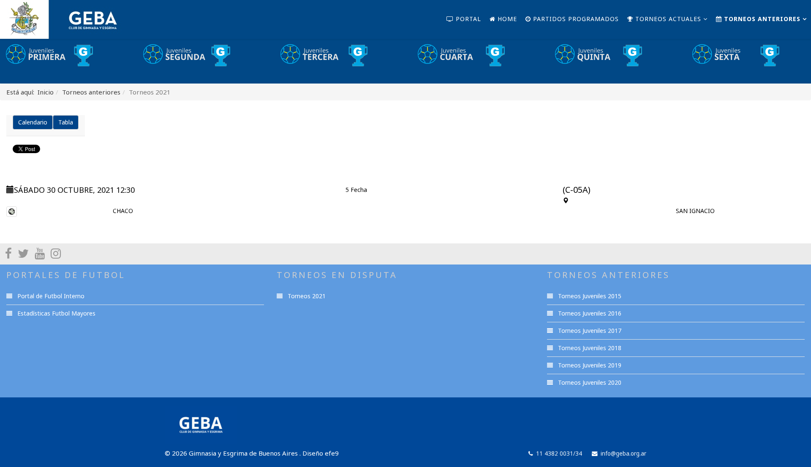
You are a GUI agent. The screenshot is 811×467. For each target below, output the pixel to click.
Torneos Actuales (667, 19)
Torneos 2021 (306, 296)
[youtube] (40, 253)
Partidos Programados (575, 19)
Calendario (32, 122)
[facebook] (8, 253)
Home (506, 19)
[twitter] (23, 253)
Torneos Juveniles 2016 (588, 313)
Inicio (46, 92)
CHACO (123, 211)
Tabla (65, 122)
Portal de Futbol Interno (50, 296)
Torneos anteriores (761, 19)
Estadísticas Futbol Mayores (55, 313)
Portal (467, 19)
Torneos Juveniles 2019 (588, 365)
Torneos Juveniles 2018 (588, 348)
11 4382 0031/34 (559, 453)
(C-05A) (577, 189)
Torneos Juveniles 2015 (588, 296)
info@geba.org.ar (623, 453)
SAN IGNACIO (695, 211)
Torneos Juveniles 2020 (588, 382)
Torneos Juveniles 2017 (588, 331)
